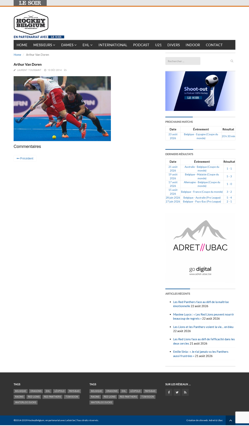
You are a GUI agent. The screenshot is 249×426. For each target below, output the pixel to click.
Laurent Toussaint (29, 70)
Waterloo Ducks (25, 402)
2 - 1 (229, 201)
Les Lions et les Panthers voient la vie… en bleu (203, 327)
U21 (158, 45)
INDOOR (193, 45)
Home (22, 45)
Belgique (20, 391)
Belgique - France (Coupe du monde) (202, 191)
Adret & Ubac (216, 420)
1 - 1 (229, 168)
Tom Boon (71, 396)
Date (173, 129)
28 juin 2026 (173, 197)
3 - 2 (229, 191)
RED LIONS (33, 396)
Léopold (59, 391)
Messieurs (42, 45)
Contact (214, 45)
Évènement (201, 129)
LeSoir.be (70, 420)
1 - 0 (229, 184)
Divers (173, 45)
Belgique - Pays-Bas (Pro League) (202, 201)
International (112, 45)
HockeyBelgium (36, 420)
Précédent (26, 158)
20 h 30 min (228, 136)
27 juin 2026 (173, 201)
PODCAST (141, 45)
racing (19, 396)
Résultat (228, 129)
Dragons (36, 391)
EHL (85, 45)
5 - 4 (229, 197)
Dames (67, 45)
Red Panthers (52, 396)
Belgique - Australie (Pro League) (202, 197)
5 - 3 (229, 176)
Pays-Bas (74, 391)
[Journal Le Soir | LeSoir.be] (30, 3)
